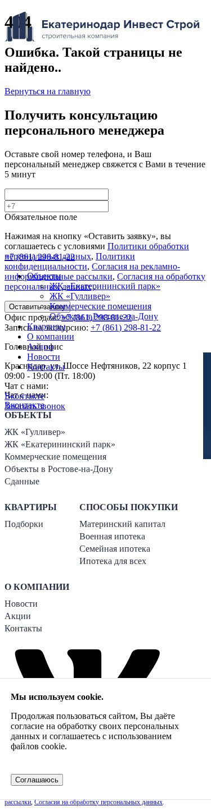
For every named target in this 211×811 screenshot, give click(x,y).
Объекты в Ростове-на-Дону (104, 316)
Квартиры (46, 326)
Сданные (22, 481)
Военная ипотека (112, 536)
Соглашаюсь (37, 780)
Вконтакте (24, 396)
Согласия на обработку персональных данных (98, 802)
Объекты (44, 276)
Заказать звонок (35, 406)
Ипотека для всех (112, 561)
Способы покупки (128, 507)
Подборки (24, 524)
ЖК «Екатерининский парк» (105, 286)
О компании (50, 336)
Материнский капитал (122, 524)
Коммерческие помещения (100, 306)
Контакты (46, 367)
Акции (40, 346)
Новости (43, 356)
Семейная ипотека (114, 548)
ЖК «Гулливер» (80, 296)
